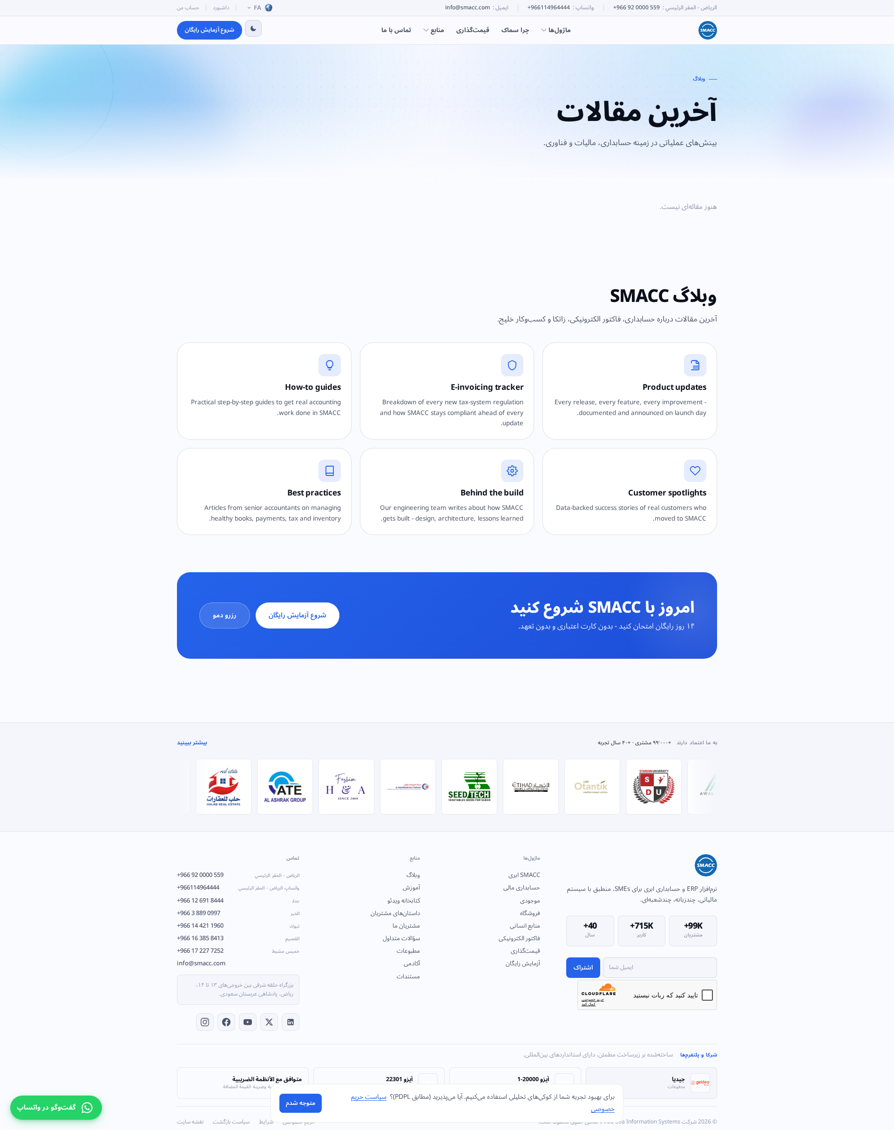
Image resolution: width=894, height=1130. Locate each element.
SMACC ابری (524, 875)
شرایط (266, 1122)
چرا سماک (515, 30)
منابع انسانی (525, 926)
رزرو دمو (225, 615)
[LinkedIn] (290, 1022)
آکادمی (412, 963)
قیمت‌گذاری (472, 30)
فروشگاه (530, 913)
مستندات (408, 976)
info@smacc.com (467, 8)
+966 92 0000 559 (636, 8)
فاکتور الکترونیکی (519, 938)
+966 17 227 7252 (238, 951)
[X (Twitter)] (269, 1022)
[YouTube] (248, 1022)
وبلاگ (413, 875)
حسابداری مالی (521, 887)
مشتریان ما (406, 926)
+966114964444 (549, 8)
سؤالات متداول (401, 938)
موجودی (530, 900)
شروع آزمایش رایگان (209, 30)
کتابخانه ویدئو (403, 900)
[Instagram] (205, 1022)
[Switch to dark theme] (253, 28)
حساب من (188, 8)
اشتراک (583, 967)
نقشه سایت (190, 1122)
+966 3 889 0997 (238, 913)
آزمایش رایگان (523, 963)
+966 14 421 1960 (238, 926)
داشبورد (221, 8)
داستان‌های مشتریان (395, 913)
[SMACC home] (707, 30)
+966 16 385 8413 (238, 938)
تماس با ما (396, 30)
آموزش (411, 887)
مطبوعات (408, 951)
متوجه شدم (300, 1103)
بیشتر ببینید (192, 743)
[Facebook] (226, 1022)
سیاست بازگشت (231, 1122)
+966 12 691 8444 (238, 900)
